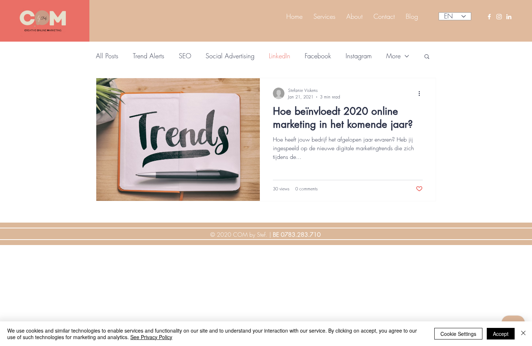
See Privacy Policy (151, 337)
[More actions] (421, 93)
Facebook (318, 55)
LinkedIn (279, 55)
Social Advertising (230, 55)
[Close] (523, 333)
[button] (426, 57)
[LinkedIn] (508, 16)
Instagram (359, 55)
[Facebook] (489, 16)
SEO (185, 55)
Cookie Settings (458, 333)
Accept (500, 333)
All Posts (107, 55)
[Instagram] (499, 16)
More (393, 55)
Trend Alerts (148, 55)
